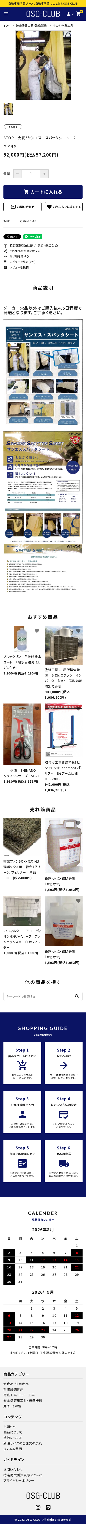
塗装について (13, 1437)
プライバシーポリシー (18, 1480)
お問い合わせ (22, 206)
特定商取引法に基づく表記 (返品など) (30, 245)
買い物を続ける (16, 256)
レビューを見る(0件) (19, 262)
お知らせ (9, 1426)
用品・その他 (12, 1406)
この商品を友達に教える (21, 251)
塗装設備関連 (13, 1389)
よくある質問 (12, 1448)
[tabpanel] (43, 65)
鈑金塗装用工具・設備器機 (22, 1400)
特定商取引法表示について (23, 1475)
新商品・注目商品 (16, 1383)
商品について (13, 1432)
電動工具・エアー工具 (19, 1395)
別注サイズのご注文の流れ (22, 1443)
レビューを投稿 (16, 267)
